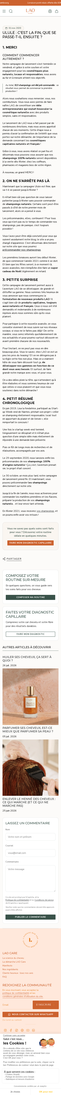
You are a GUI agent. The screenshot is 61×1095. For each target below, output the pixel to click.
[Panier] (56, 11)
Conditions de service (44, 900)
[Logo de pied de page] (30, 940)
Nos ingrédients (10, 969)
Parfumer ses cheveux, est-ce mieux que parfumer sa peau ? (28, 729)
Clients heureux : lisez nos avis (18, 973)
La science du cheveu (13, 958)
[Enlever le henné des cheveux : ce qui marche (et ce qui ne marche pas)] (30, 767)
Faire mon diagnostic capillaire (31, 542)
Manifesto (7, 965)
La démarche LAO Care (14, 961)
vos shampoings (45, 511)
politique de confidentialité (16, 993)
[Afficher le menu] (4, 11)
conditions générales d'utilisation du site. (23, 996)
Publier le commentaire (30, 916)
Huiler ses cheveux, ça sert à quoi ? (27, 658)
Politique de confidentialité (17, 900)
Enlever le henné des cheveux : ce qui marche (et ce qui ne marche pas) (29, 802)
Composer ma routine (30, 597)
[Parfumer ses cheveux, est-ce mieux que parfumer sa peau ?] (30, 696)
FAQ (5, 976)
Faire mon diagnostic (31, 634)
